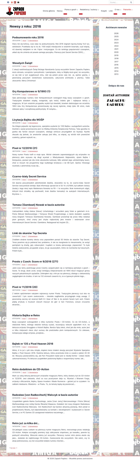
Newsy (60, 11)
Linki (111, 11)
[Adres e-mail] (18, 2)
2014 (116, 71)
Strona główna (49, 11)
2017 (116, 62)
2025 (116, 36)
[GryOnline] (15, 2)
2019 (116, 55)
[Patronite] (11, 2)
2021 (116, 49)
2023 (116, 43)
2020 (116, 52)
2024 (116, 40)
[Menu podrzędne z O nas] (115, 14)
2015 (116, 68)
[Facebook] (8, 2)
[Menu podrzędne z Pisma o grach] (65, 14)
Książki (104, 11)
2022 (116, 46)
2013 (116, 74)
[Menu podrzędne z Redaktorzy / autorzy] (81, 14)
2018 (116, 58)
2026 (116, 33)
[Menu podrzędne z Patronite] (124, 14)
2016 (116, 65)
